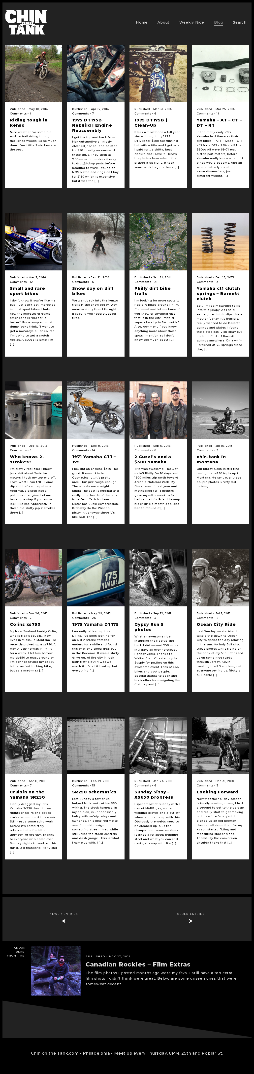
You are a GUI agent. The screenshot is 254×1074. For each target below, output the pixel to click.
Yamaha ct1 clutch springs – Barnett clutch (218, 293)
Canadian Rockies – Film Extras (138, 964)
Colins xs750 (25, 624)
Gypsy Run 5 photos (149, 627)
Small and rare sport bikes (27, 291)
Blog (218, 22)
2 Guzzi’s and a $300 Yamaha (152, 459)
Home (142, 22)
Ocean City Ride (216, 624)
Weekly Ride (191, 22)
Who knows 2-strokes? (27, 459)
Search (240, 22)
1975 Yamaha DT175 (95, 624)
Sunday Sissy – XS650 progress (153, 795)
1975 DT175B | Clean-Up (150, 123)
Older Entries (190, 914)
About (163, 22)
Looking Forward (217, 792)
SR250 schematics (94, 792)
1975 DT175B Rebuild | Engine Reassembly (92, 125)
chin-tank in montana (211, 459)
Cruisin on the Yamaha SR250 (27, 795)
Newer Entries (64, 914)
